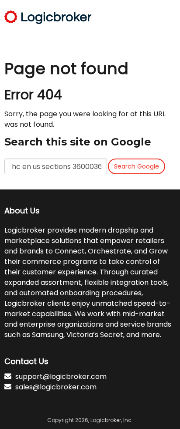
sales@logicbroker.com (56, 387)
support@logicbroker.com (61, 377)
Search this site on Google (77, 141)
